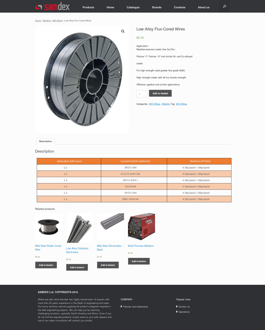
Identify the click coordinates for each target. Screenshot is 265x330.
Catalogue (133, 7)
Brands (156, 7)
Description (45, 141)
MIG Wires (57, 20)
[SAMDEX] (52, 6)
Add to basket (160, 93)
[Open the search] (224, 6)
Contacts (179, 7)
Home (110, 7)
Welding (47, 20)
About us (203, 7)
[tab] (45, 141)
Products (88, 7)
